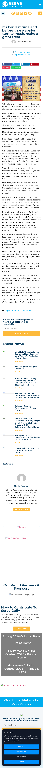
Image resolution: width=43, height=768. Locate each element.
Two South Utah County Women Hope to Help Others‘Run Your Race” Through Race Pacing (25, 382)
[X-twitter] (25, 13)
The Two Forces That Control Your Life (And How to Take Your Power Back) (27, 395)
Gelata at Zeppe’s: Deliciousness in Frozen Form (25, 408)
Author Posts (21, 509)
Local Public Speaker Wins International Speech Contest (27, 450)
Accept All (21, 747)
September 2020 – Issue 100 (21, 311)
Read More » (19, 361)
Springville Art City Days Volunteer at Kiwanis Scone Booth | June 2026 (27, 438)
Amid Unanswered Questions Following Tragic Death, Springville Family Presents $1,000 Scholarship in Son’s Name (27, 423)
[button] (40, 4)
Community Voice (22, 52)
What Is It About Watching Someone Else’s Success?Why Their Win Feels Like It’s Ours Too (27, 355)
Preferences (21, 757)
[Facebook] (13, 13)
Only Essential (21, 752)
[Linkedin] (21, 13)
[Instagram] (17, 13)
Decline (21, 762)
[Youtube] (30, 13)
